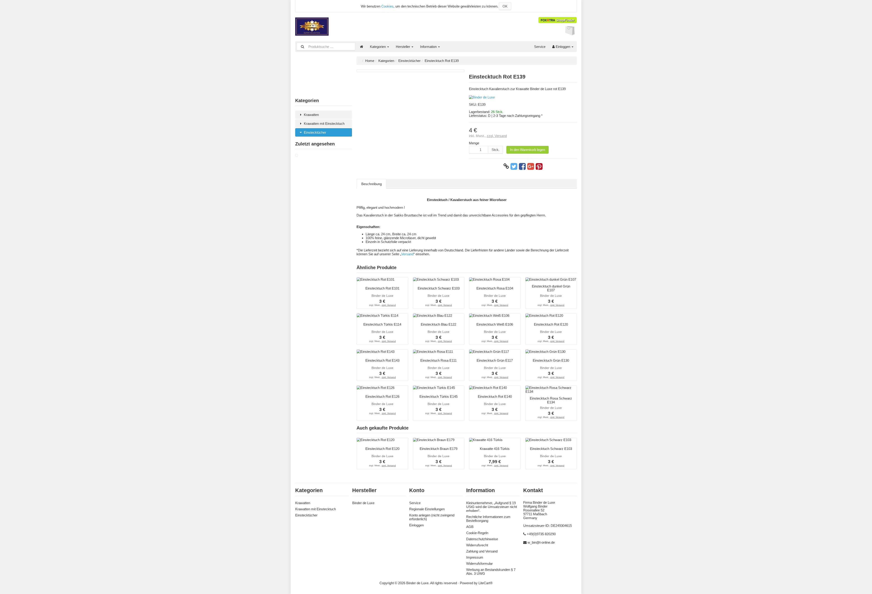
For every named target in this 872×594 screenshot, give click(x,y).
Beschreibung (371, 184)
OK (505, 6)
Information (429, 47)
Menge (474, 143)
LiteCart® (485, 583)
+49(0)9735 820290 (541, 534)
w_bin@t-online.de (541, 542)
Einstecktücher (314, 132)
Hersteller (403, 47)
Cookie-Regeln (477, 533)
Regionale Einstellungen (427, 509)
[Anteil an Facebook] (522, 166)
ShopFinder (558, 20)
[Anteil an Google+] (530, 166)
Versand (407, 254)
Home (369, 61)
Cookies (387, 6)
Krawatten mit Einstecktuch (323, 123)
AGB (469, 527)
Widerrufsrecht (477, 545)
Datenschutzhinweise (482, 539)
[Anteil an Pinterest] (539, 166)
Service (539, 47)
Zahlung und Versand (482, 551)
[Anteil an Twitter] (513, 166)
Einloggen (563, 47)
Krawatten (311, 115)
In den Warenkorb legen (527, 150)
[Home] (362, 46)
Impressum (474, 557)
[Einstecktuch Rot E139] (296, 155)
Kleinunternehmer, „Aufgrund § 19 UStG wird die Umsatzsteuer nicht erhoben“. (491, 507)
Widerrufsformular (479, 563)
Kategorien (378, 47)
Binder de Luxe (363, 503)
